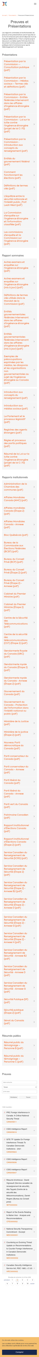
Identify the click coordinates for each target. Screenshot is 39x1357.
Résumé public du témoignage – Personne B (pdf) (14, 1045)
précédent (7, 1280)
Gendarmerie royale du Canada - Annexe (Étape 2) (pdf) (15, 681)
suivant (32, 1283)
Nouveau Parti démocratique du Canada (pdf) (14, 746)
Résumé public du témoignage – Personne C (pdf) (14, 1059)
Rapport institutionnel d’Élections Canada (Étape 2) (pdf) (16, 842)
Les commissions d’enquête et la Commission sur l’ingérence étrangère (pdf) (16, 238)
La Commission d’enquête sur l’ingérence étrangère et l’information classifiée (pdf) (16, 219)
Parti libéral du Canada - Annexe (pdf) (14, 794)
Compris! (19, 1352)
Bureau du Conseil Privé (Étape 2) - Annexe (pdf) (14, 583)
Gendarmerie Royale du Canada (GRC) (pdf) (15, 654)
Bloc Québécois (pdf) (16, 535)
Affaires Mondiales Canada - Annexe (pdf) (14, 524)
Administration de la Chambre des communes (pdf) (15, 487)
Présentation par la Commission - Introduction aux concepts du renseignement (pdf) (16, 145)
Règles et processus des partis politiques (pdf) (15, 443)
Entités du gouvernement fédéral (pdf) (17, 162)
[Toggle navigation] (35, 4)
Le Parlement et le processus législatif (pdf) (14, 419)
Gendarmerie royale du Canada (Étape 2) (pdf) (16, 667)
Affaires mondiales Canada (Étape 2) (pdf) (14, 511)
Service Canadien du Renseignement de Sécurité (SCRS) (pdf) (15, 855)
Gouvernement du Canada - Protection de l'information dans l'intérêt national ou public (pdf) (16, 708)
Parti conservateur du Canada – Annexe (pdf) (16, 770)
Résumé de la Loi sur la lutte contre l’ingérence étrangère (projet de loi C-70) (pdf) (16, 460)
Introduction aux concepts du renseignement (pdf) (16, 395)
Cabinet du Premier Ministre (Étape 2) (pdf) (15, 607)
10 (27, 1283)
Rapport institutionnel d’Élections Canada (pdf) (16, 828)
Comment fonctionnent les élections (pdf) (13, 175)
